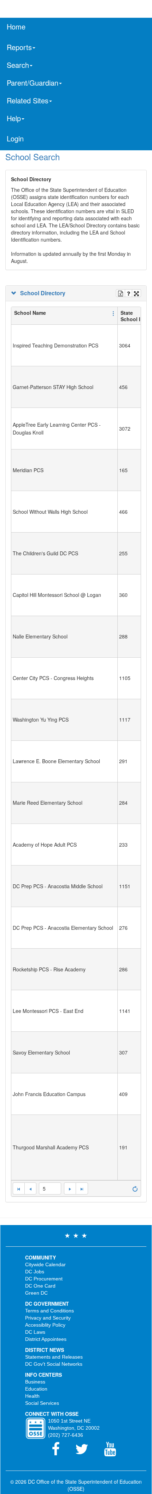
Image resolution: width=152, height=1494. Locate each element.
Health (32, 1396)
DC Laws (35, 1332)
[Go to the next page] (70, 1188)
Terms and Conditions (49, 1311)
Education (36, 1389)
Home (16, 26)
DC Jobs (34, 1271)
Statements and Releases (54, 1357)
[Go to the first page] (18, 1188)
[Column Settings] (113, 313)
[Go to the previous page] (30, 1188)
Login (15, 138)
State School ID (132, 316)
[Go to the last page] (82, 1188)
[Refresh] (135, 1188)
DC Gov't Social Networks (53, 1364)
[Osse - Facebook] (60, 1452)
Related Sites (27, 100)
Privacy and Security (48, 1318)
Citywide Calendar (45, 1264)
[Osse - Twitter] (86, 1452)
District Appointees (45, 1339)
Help (14, 118)
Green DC (36, 1293)
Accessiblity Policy (45, 1325)
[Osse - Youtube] (113, 1452)
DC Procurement (44, 1279)
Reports (19, 47)
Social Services (42, 1403)
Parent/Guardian (32, 82)
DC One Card (40, 1286)
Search (18, 65)
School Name (30, 312)
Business (35, 1382)
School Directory (41, 293)
